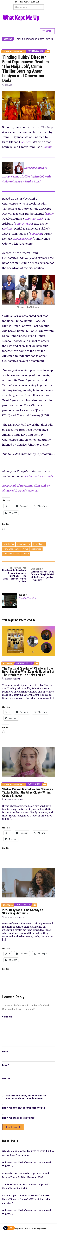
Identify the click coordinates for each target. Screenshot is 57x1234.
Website (6, 1078)
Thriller (26, 554)
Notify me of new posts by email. (18, 1117)
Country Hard (23, 223)
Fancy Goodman (12, 679)
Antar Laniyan (23, 544)
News (25, 549)
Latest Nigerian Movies (13, 51)
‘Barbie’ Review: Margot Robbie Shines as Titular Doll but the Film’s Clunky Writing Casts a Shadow (27, 792)
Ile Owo (25, 142)
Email (5, 1065)
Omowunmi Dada (11, 554)
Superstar (36, 233)
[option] (36, 39)
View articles (26, 598)
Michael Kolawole (14, 917)
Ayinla (48, 147)
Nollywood (36, 549)
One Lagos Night (22, 238)
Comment (7, 1016)
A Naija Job (9, 544)
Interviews (7, 664)
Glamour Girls (33, 218)
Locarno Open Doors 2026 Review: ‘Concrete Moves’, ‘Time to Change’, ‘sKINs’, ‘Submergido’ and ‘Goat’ (26, 1199)
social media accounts (38, 476)
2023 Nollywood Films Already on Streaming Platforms (22, 911)
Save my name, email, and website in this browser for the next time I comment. (26, 1097)
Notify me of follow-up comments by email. (23, 1107)
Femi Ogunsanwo (11, 549)
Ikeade (8, 85)
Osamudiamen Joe (14, 800)
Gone (49, 213)
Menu (48, 31)
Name (6, 1051)
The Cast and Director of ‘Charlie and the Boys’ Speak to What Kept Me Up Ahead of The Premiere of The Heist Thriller (28, 672)
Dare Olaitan (38, 544)
